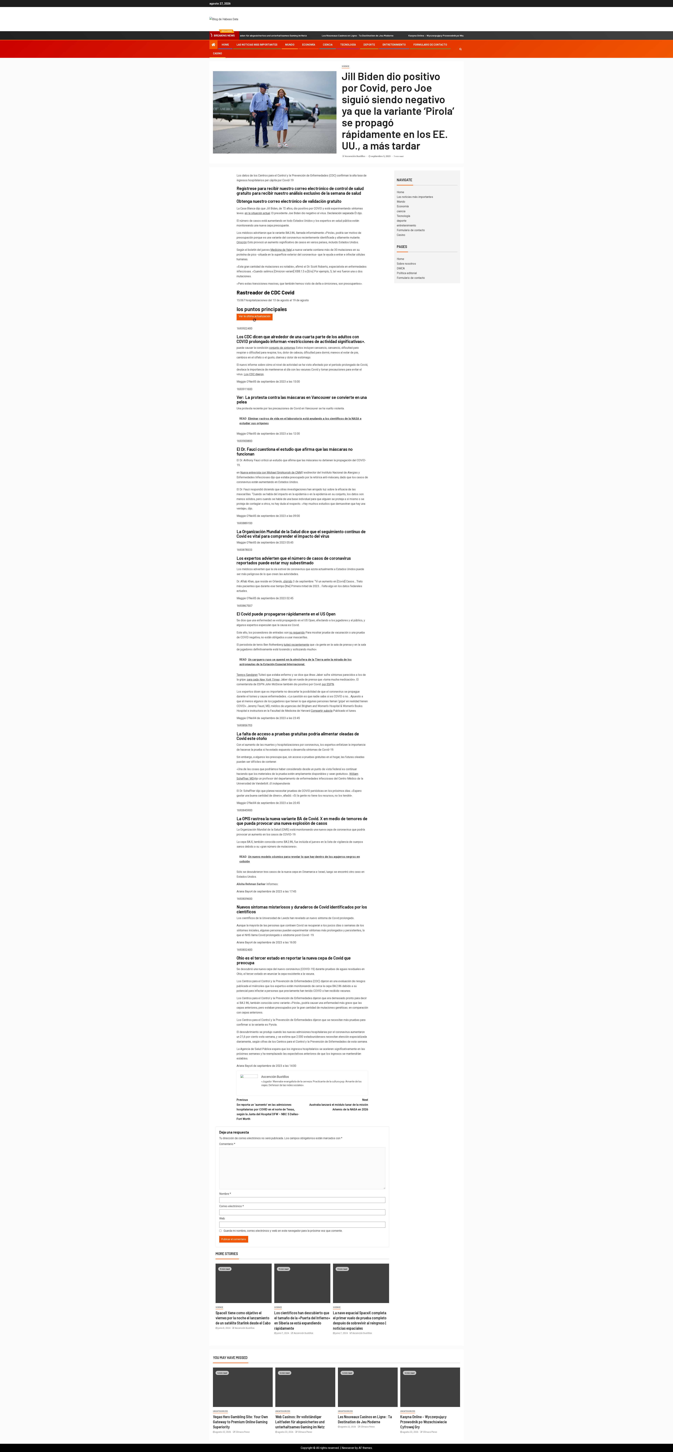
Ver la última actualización (254, 316)
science (345, 66)
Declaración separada (340, 213)
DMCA (401, 268)
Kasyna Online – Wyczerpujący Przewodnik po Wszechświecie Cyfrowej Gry (357, 35)
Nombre (225, 1193)
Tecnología (348, 44)
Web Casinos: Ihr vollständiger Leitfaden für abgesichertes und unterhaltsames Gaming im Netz (300, 1421)
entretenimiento (394, 44)
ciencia (327, 44)
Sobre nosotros (406, 263)
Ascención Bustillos (355, 156)
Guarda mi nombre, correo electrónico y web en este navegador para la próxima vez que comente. (283, 1230)
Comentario (227, 1144)
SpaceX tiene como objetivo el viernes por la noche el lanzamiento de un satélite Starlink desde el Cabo (243, 1317)
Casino (217, 53)
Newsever (348, 1448)
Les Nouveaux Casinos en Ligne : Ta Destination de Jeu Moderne (265, 35)
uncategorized (220, 1411)
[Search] (460, 49)
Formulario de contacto (430, 44)
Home (225, 44)
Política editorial (407, 273)
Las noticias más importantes (257, 44)
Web (222, 1218)
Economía (308, 44)
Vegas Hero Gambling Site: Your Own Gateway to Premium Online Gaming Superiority (240, 1421)
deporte (369, 44)
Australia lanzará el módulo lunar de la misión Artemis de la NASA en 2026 (338, 1104)
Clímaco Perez (243, 1432)
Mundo (289, 44)
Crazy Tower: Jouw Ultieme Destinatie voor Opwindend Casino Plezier (452, 35)
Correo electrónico (231, 1206)
